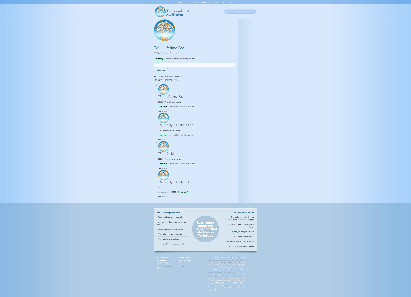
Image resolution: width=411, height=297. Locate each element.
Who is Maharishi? (163, 257)
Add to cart (161, 70)
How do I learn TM (185, 257)
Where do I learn (219, 2)
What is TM (188, 2)
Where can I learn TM (186, 260)
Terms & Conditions (164, 263)
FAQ (196, 2)
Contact (230, 2)
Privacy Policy (162, 260)
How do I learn (206, 2)
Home (180, 2)
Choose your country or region (165, 267)
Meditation (179, 77)
